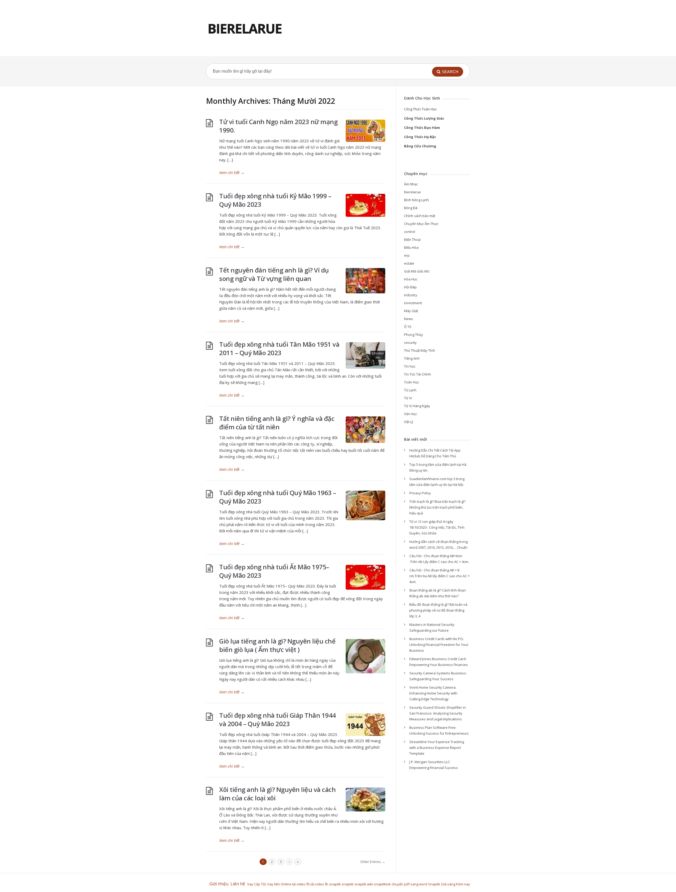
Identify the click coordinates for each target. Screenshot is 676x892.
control (409, 231)
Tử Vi (408, 398)
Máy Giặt (411, 310)
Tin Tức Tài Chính (417, 374)
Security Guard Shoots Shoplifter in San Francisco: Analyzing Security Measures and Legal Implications (437, 713)
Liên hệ (239, 884)
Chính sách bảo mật (419, 215)
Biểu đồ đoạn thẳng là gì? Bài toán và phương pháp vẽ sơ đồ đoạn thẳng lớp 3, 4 (438, 610)
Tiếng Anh (412, 358)
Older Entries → (372, 861)
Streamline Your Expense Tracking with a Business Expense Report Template (436, 747)
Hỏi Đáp (410, 287)
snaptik (335, 884)
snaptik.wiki (363, 884)
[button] (447, 72)
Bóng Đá (410, 207)
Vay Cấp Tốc (256, 884)
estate (409, 263)
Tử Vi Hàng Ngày (417, 405)
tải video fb (301, 884)
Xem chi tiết (232, 172)
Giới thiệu (218, 884)
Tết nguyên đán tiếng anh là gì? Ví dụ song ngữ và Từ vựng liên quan (274, 274)
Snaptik (434, 884)
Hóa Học (410, 279)
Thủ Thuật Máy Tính (419, 350)
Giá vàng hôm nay (455, 884)
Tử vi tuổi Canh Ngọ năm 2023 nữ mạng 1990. (278, 125)
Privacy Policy (420, 493)
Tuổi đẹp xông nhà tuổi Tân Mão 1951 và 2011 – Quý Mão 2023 (279, 348)
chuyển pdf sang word (409, 884)
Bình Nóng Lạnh (416, 200)
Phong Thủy (413, 334)
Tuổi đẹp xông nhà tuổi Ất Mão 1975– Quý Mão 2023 (274, 571)
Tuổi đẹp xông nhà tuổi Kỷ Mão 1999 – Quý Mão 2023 (275, 200)
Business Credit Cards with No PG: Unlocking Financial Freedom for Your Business (438, 644)
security (410, 342)
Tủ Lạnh (410, 390)
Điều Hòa (411, 247)
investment (413, 303)
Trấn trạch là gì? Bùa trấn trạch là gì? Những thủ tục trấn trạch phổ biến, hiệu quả (437, 507)
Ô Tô (407, 326)
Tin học (409, 366)
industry (410, 295)
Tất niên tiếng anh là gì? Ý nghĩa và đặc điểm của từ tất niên (276, 422)
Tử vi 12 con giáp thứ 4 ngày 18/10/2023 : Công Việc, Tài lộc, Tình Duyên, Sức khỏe (436, 527)
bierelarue (412, 192)
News (408, 318)
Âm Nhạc (411, 184)
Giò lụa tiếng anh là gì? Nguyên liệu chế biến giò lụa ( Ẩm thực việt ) (277, 645)
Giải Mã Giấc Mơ (416, 271)
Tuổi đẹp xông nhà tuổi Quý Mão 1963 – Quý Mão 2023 (277, 496)
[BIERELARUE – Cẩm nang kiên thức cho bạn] (245, 28)
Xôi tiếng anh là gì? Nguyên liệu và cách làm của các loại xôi (277, 793)
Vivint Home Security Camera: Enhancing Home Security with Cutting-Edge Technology (433, 693)
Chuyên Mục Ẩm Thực (421, 223)
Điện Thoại (412, 239)
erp (407, 255)
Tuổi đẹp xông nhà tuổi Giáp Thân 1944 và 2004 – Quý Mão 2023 (277, 719)
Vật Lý (408, 421)
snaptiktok (382, 884)
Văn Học (410, 413)
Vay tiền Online (279, 884)
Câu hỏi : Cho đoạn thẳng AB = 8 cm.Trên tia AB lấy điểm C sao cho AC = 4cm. (439, 576)
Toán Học (411, 382)
